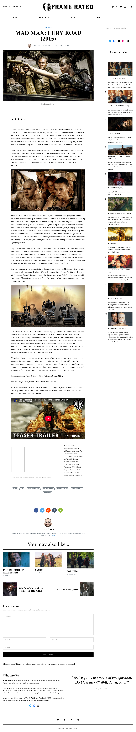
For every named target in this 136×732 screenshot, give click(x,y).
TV (121, 17)
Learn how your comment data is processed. (56, 664)
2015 (22, 489)
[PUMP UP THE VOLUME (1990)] (120, 96)
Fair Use (28, 698)
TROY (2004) (112, 243)
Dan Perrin (7, 575)
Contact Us (16, 7)
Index (72, 17)
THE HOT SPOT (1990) (115, 298)
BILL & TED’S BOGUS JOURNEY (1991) (119, 271)
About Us (6, 7)
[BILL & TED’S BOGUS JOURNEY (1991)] (120, 261)
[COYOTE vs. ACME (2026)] (120, 69)
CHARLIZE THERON (33, 489)
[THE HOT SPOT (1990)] (120, 289)
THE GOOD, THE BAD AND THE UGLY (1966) (119, 157)
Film (98, 17)
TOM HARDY (48, 493)
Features (44, 17)
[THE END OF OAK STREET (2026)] (120, 204)
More (53, 535)
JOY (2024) (72, 571)
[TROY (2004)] (120, 234)
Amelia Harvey (41, 573)
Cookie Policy (54, 693)
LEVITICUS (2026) (114, 133)
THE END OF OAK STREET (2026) (119, 213)
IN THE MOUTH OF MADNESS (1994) (13, 571)
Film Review (48, 27)
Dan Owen (37, 45)
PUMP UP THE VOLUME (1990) (118, 106)
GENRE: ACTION (48, 489)
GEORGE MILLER (62, 489)
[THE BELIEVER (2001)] (120, 179)
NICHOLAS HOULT (77, 489)
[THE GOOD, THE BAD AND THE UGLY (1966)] (120, 150)
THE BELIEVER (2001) (115, 188)
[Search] (131, 7)
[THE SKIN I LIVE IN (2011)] (120, 319)
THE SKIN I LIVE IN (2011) (117, 328)
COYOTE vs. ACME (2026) (116, 78)
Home (16, 17)
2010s (15, 489)
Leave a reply (58, 45)
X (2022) (39, 570)
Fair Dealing (43, 698)
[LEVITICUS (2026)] (120, 124)
